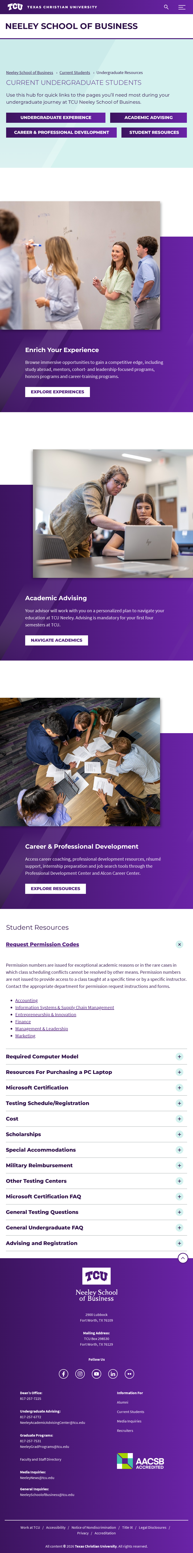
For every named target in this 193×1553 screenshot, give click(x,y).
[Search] (166, 7)
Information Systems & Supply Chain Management (64, 1007)
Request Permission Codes (42, 944)
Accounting (26, 1000)
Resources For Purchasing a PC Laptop (59, 1072)
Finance (23, 1021)
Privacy (82, 1533)
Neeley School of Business (71, 26)
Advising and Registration (41, 1243)
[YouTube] (96, 1374)
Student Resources (154, 132)
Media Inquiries (129, 1421)
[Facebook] (63, 1374)
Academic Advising (149, 117)
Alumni (122, 1402)
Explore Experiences (57, 391)
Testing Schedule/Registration (48, 1103)
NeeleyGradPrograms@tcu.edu (44, 1446)
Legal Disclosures (152, 1527)
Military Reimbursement (39, 1165)
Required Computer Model (42, 1056)
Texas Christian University (96, 1546)
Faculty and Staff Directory (40, 1459)
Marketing (25, 1036)
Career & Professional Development (61, 132)
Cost (12, 1119)
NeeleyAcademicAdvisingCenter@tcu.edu (52, 1422)
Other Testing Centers (36, 1181)
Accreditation (105, 1533)
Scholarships (24, 1134)
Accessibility (55, 1527)
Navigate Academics (56, 640)
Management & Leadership (41, 1028)
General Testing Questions (42, 1212)
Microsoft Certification (37, 1088)
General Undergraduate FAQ (44, 1227)
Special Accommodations (41, 1150)
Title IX (127, 1527)
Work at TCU (30, 1527)
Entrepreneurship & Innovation (45, 1014)
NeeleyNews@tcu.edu (37, 1477)
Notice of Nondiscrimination (94, 1527)
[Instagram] (80, 1374)
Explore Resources (55, 888)
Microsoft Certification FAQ (43, 1196)
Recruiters (125, 1430)
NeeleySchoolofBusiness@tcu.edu (47, 1494)
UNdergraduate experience (55, 117)
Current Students (130, 1411)
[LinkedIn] (113, 1374)
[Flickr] (129, 1374)
